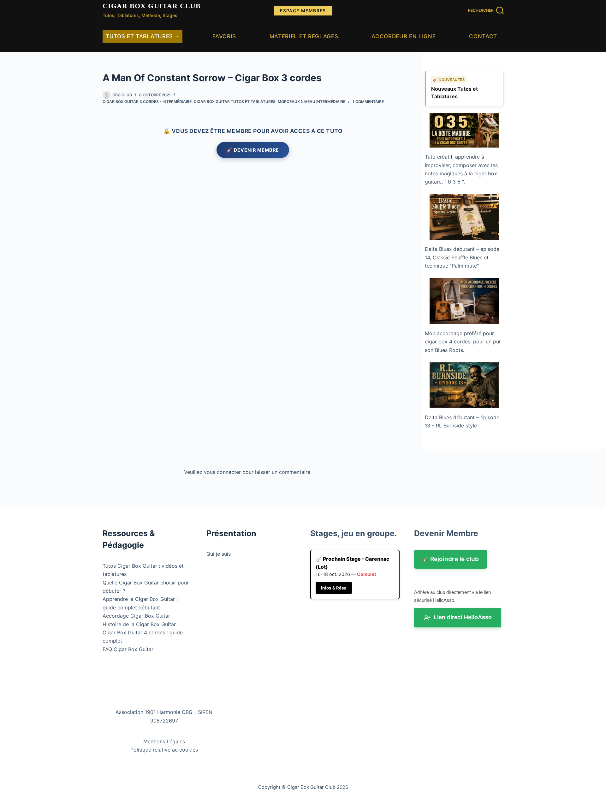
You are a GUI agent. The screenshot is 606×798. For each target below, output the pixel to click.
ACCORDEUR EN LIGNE (403, 36)
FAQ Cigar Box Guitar (128, 649)
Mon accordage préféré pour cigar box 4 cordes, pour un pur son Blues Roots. (463, 341)
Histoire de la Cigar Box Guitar (139, 624)
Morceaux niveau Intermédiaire (311, 101)
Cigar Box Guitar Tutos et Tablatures (235, 101)
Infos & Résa (334, 587)
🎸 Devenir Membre (253, 150)
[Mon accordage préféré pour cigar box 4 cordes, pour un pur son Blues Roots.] (464, 301)
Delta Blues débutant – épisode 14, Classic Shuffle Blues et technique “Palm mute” (462, 257)
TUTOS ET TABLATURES (139, 36)
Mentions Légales (164, 741)
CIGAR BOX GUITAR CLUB (152, 6)
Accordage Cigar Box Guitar (136, 616)
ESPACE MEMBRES (303, 10)
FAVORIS (224, 36)
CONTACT (483, 36)
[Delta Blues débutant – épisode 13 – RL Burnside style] (464, 385)
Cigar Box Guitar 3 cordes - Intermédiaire (147, 101)
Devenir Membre (446, 533)
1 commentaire (368, 101)
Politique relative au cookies (164, 750)
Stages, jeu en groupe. (353, 533)
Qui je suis (218, 554)
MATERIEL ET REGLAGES (304, 36)
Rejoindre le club (450, 559)
